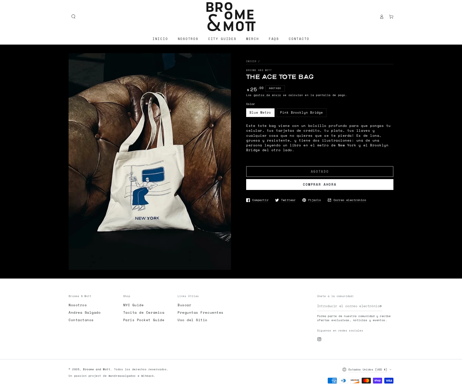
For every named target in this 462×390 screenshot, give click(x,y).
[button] (73, 16)
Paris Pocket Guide (144, 319)
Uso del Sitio (192, 319)
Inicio (251, 61)
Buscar (184, 304)
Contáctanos (81, 319)
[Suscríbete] (380, 306)
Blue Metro (260, 112)
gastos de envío (267, 95)
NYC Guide (133, 304)
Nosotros (78, 304)
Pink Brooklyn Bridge (301, 112)
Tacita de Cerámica (144, 312)
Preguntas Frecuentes (201, 312)
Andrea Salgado (85, 312)
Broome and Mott (259, 70)
